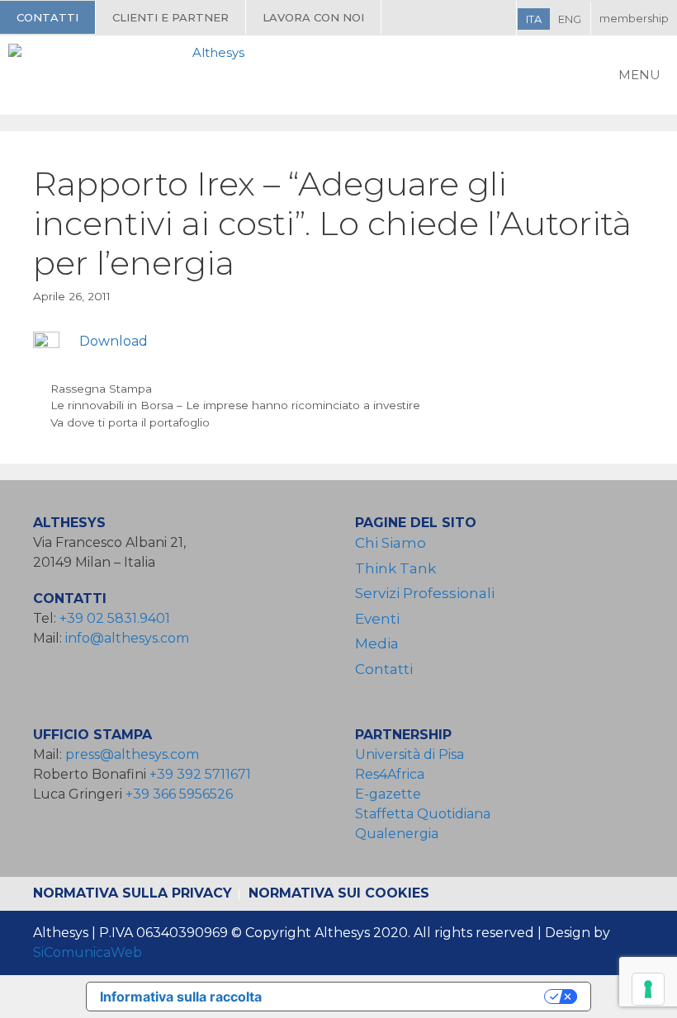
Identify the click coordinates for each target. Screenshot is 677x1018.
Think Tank (395, 568)
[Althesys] (130, 75)
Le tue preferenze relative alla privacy (411, 996)
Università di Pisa (409, 754)
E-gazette (388, 794)
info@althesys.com (127, 638)
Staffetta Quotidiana (422, 814)
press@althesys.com (132, 754)
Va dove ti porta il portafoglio (130, 422)
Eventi (377, 618)
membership (634, 18)
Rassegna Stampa (101, 388)
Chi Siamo (390, 543)
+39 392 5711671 (200, 774)
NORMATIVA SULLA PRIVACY (132, 893)
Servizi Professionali (425, 593)
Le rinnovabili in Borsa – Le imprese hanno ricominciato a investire (235, 405)
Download (113, 341)
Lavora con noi (313, 17)
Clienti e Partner (170, 17)
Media (377, 643)
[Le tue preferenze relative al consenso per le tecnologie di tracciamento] (648, 989)
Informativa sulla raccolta (181, 996)
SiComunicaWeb (87, 952)
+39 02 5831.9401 (114, 618)
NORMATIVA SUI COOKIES (339, 893)
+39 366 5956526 (179, 794)
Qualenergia (396, 833)
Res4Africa (393, 774)
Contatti (47, 17)
